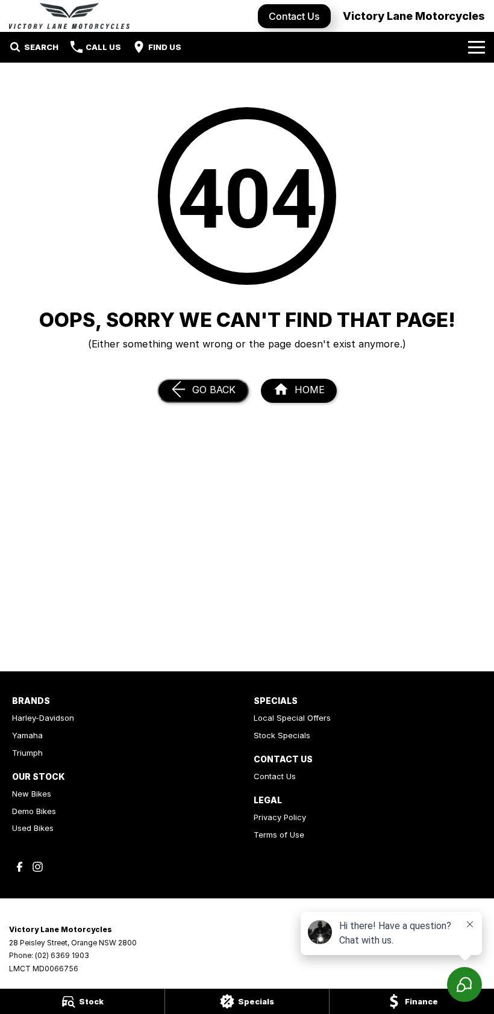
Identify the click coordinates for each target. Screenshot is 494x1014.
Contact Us (294, 16)
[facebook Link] (19, 866)
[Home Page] (69, 16)
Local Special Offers (292, 718)
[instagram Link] (37, 866)
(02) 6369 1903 (62, 955)
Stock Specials (282, 735)
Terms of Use (279, 834)
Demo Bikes (34, 811)
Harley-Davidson (43, 718)
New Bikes (31, 793)
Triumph (27, 752)
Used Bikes (33, 828)
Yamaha (27, 735)
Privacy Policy (280, 817)
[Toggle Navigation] (476, 47)
